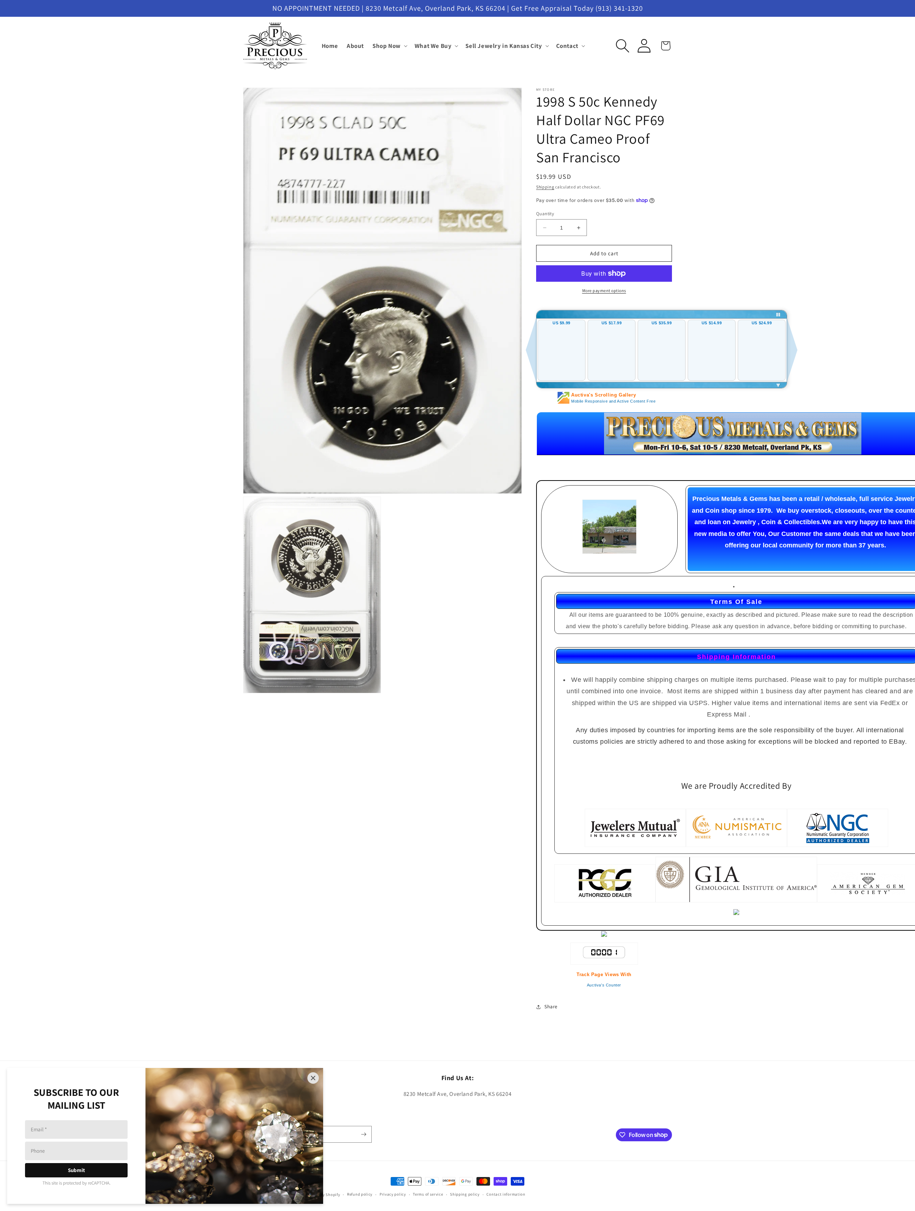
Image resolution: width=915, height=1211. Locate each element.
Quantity (545, 214)
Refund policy (359, 1194)
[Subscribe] (363, 1134)
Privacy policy (393, 1194)
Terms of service (428, 1194)
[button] (389, 46)
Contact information (505, 1194)
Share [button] (551, 1006)
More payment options (604, 290)
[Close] (313, 1078)
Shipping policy (465, 1194)
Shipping (545, 186)
